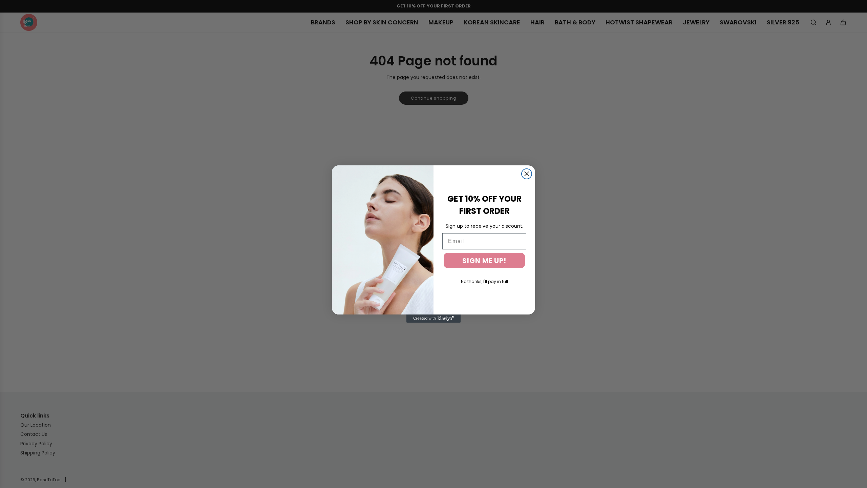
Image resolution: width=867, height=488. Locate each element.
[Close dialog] (527, 174)
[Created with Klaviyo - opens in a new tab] (433, 318)
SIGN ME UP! (484, 260)
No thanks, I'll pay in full (484, 281)
